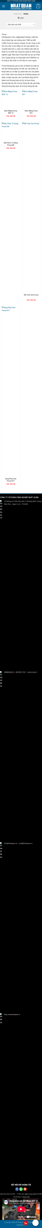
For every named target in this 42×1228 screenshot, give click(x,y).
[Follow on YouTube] (25, 1189)
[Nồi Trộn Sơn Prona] (31, 207)
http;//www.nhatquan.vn (12, 1014)
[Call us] (21, 1189)
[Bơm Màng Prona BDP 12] (11, 99)
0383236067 (32, 672)
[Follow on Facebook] (17, 1189)
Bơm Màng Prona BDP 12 (10, 112)
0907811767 (21, 672)
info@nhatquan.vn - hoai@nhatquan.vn (18, 843)
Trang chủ (18, 14)
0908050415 (9, 672)
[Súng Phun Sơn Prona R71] (11, 391)
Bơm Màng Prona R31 (31, 112)
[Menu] (4, 6)
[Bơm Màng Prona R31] (31, 99)
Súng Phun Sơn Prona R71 (10, 480)
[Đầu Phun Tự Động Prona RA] (11, 131)
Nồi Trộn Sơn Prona (31, 295)
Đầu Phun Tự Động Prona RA (11, 144)
